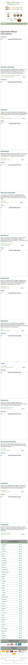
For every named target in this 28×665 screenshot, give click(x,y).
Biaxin (2, 248)
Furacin (3, 603)
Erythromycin (5, 597)
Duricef (3, 565)
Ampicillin (3, 333)
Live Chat (8, 13)
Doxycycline (5, 569)
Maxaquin (4, 635)
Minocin (3, 162)
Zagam (2, 290)
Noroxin (3, 619)
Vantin (3, 633)
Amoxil (3, 637)
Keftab (3, 590)
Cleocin (3, 549)
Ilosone (3, 554)
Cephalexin (4, 79)
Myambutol (4, 628)
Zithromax (3, 370)
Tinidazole (4, 558)
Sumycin (3, 453)
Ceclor (3, 583)
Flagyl (2, 121)
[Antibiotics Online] (14, 3)
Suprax (3, 588)
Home (6, 660)
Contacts (14, 662)
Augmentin (3, 36)
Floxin (3, 610)
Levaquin (4, 574)
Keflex (3, 547)
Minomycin (4, 631)
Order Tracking (12, 660)
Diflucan (4, 608)
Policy (22, 660)
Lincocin (4, 624)
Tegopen (4, 594)
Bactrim (3, 494)
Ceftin (3, 615)
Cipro (2, 205)
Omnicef (4, 592)
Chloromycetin (5, 572)
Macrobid (3, 411)
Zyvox (3, 617)
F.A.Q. (17, 660)
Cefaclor (4, 581)
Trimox (3, 622)
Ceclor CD (4, 613)
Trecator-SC (5, 601)
